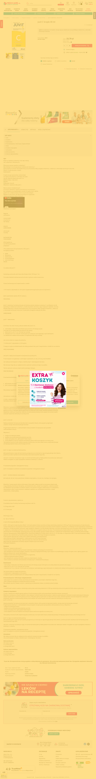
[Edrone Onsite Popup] (48, 389)
